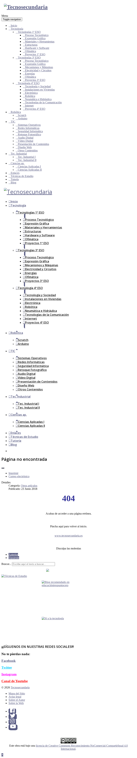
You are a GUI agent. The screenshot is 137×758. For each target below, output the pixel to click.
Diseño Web (25, 147)
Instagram (9, 674)
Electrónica (31, 92)
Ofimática (30, 51)
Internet (29, 105)
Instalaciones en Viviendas (40, 89)
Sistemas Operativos (29, 124)
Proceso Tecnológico (37, 35)
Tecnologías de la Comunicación (43, 102)
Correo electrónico (19, 476)
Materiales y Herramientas (39, 41)
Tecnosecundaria (20, 687)
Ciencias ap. (17, 163)
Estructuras (31, 44)
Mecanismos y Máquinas (39, 67)
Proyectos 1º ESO (35, 54)
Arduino (22, 118)
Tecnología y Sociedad (38, 86)
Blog (13, 182)
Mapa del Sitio (17, 693)
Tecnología (17, 28)
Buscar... (6, 563)
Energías (30, 73)
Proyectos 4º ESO (35, 108)
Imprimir (13, 473)
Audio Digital (25, 137)
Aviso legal (15, 696)
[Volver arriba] (2, 754)
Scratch (22, 115)
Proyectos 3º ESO (35, 80)
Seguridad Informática (30, 131)
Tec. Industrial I (26, 156)
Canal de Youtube (14, 681)
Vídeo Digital (25, 140)
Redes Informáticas (28, 128)
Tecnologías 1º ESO (29, 31)
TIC (13, 121)
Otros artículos (29, 485)
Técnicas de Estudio (22, 176)
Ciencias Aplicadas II (30, 169)
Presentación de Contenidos (33, 144)
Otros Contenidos (28, 150)
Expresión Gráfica (35, 38)
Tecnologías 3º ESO (29, 57)
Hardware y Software (37, 47)
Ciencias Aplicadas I (29, 166)
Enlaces (15, 172)
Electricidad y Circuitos (38, 70)
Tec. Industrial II (27, 160)
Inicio (14, 25)
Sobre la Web (16, 703)
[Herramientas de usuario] (2, 468)
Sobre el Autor (17, 699)
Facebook (8, 661)
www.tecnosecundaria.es (69, 535)
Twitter (6, 667)
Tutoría (15, 179)
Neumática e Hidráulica (38, 99)
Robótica (30, 96)
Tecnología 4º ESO (29, 83)
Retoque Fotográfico (29, 134)
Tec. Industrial (19, 153)
